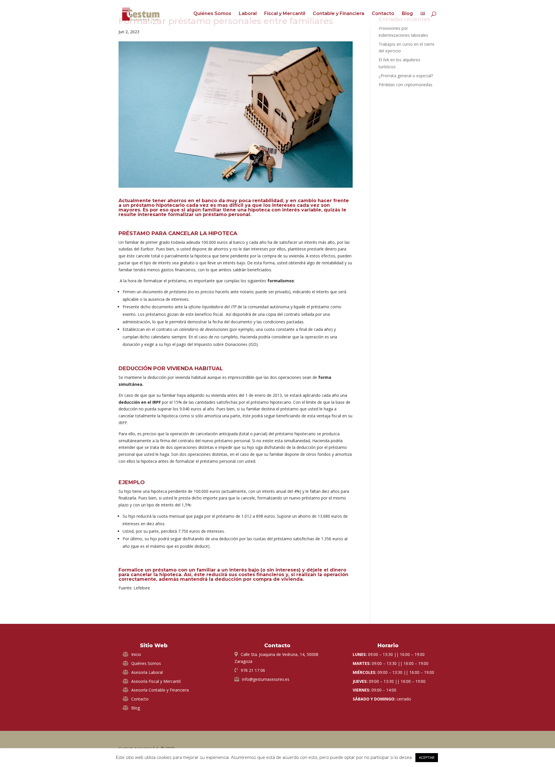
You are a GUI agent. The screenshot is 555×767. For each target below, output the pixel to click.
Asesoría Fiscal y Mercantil (156, 681)
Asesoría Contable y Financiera (160, 690)
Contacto (383, 14)
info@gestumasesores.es (265, 679)
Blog (407, 14)
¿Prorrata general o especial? (406, 75)
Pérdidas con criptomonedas (405, 84)
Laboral (248, 14)
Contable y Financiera (338, 14)
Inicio (136, 654)
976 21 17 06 (253, 670)
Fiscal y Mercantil (284, 14)
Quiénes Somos (212, 14)
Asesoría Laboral (147, 672)
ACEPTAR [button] (426, 757)
